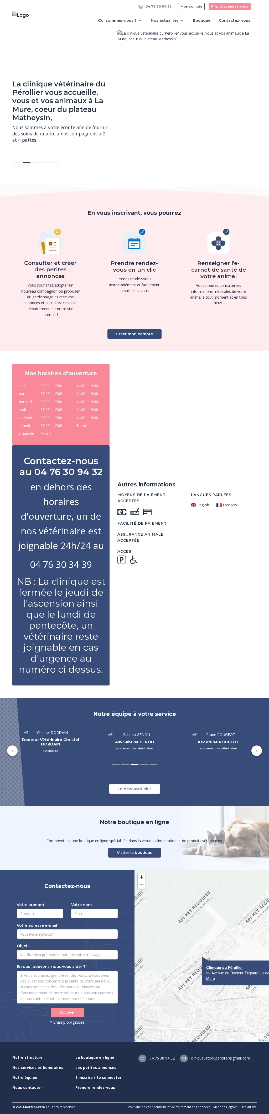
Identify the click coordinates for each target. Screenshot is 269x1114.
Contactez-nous (234, 20)
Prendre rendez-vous (229, 6)
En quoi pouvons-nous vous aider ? (51, 966)
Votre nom (81, 904)
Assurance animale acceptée (140, 537)
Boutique (201, 20)
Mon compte (191, 6)
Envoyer (67, 1012)
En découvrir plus (135, 789)
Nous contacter (27, 1087)
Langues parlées (211, 494)
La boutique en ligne (94, 1057)
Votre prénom (30, 904)
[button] (12, 750)
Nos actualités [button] (165, 20)
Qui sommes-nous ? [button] (118, 20)
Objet (22, 945)
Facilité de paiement (142, 523)
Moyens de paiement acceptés (141, 497)
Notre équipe (24, 1077)
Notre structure (27, 1057)
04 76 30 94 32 (158, 6)
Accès (124, 551)
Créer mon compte (134, 334)
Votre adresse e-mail (37, 925)
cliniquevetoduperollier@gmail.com (220, 1058)
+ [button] (141, 877)
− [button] (141, 885)
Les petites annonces (95, 1067)
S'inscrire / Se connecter (98, 1077)
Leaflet (263, 1040)
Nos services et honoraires (37, 1067)
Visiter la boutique (134, 852)
